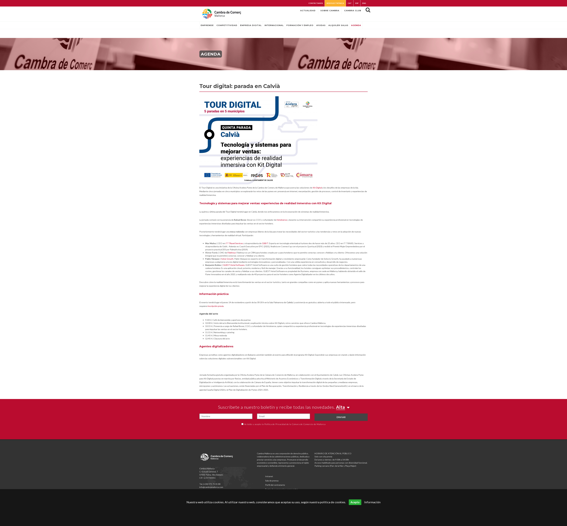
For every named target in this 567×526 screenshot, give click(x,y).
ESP (357, 3)
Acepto (355, 502)
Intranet (269, 476)
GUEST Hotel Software (234, 265)
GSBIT (265, 243)
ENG (364, 3)
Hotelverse (282, 220)
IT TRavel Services (234, 243)
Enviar (341, 417)
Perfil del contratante (275, 485)
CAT (350, 3)
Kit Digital (317, 187)
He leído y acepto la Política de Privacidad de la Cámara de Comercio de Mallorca (285, 424)
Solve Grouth (227, 259)
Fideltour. (232, 252)
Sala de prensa (271, 480)
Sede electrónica (335, 3)
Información (372, 502)
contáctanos (315, 3)
